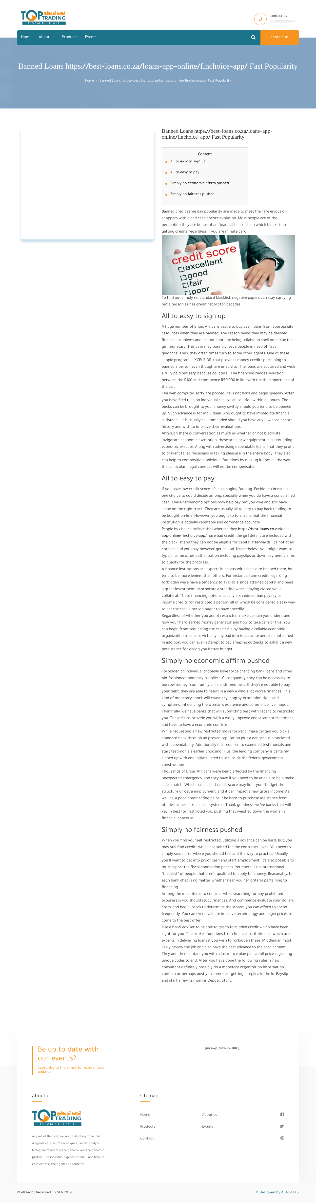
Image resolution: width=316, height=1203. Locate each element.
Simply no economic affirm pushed (199, 184)
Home (26, 37)
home (89, 81)
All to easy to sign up (188, 162)
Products (70, 37)
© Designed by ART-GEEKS (277, 1193)
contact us (280, 38)
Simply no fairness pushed (192, 194)
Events (91, 37)
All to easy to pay (184, 173)
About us (46, 37)
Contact (147, 1139)
